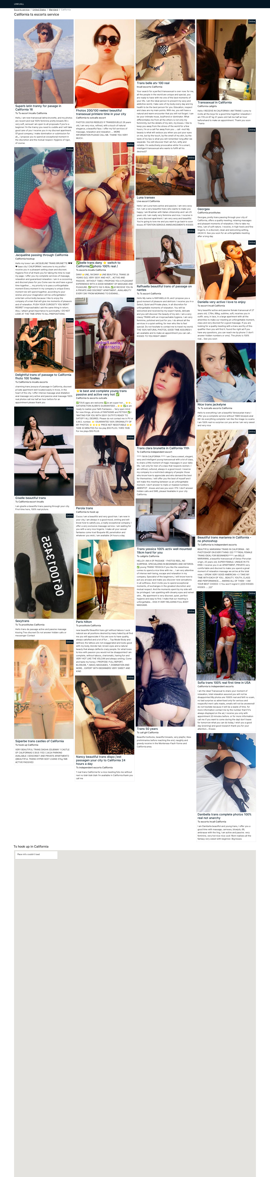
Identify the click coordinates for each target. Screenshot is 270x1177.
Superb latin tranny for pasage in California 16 (38, 107)
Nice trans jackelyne (212, 404)
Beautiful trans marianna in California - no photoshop (224, 539)
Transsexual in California (215, 102)
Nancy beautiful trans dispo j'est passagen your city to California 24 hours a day (100, 760)
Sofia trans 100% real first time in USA (224, 682)
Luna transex (146, 197)
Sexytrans (22, 621)
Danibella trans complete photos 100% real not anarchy (224, 816)
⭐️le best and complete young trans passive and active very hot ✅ (101, 392)
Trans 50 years (147, 728)
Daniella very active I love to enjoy (222, 302)
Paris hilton (84, 622)
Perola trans (84, 508)
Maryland (53, 9)
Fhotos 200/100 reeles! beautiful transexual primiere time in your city (101, 112)
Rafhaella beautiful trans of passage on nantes (164, 288)
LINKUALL (19, 4)
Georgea (204, 209)
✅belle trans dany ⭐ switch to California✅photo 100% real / (98, 264)
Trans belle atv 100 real (153, 83)
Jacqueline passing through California (41, 255)
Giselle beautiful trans (30, 498)
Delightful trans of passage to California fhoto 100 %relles (43, 376)
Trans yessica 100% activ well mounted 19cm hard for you (164, 550)
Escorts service (22, 9)
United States (39, 9)
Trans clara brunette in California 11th (163, 448)
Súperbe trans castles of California (39, 741)
